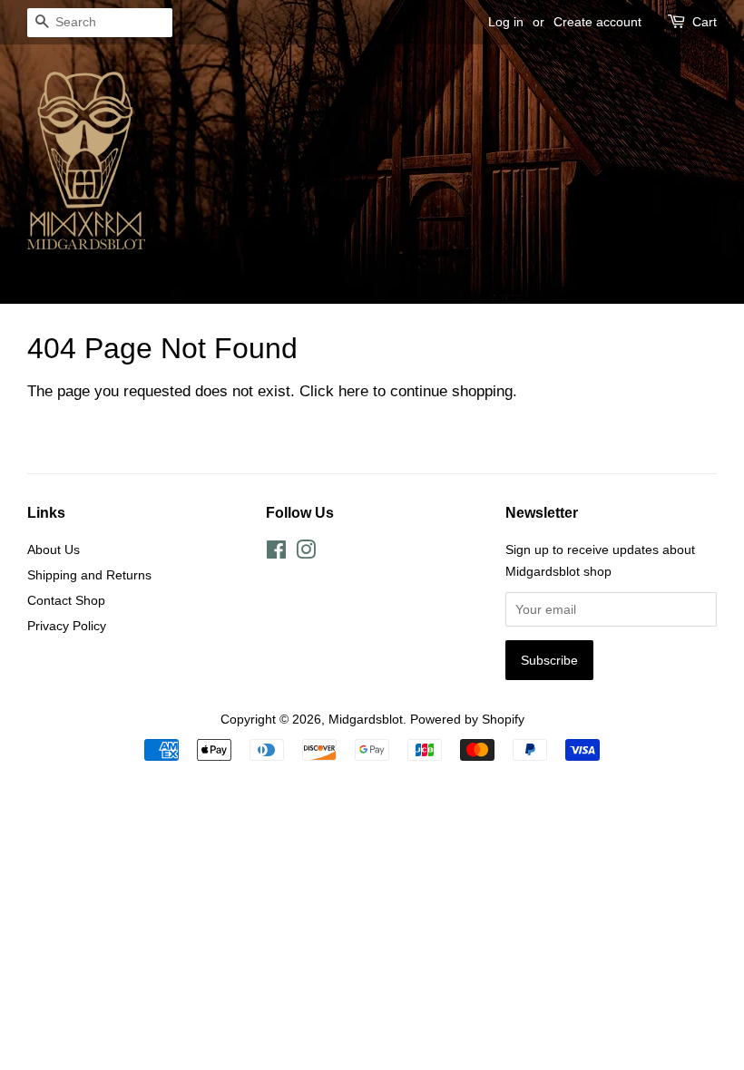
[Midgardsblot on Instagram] (306, 553)
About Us (53, 549)
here (353, 391)
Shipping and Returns (89, 575)
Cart (704, 22)
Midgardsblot (365, 719)
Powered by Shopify (467, 719)
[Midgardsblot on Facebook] (276, 553)
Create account (597, 22)
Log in (506, 22)
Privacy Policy (66, 625)
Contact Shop (66, 600)
